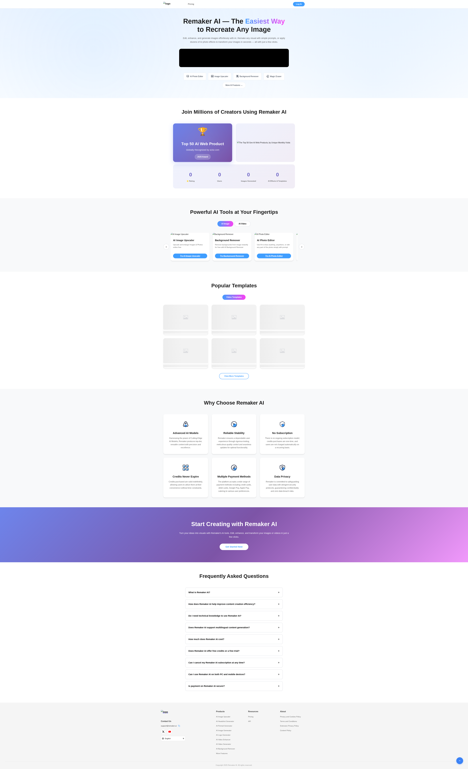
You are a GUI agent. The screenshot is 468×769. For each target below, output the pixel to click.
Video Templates (234, 297)
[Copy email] (179, 725)
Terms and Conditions (288, 721)
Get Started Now (234, 547)
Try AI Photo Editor (274, 256)
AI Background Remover (225, 749)
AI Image (225, 224)
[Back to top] (459, 760)
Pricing (191, 4)
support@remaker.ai (169, 726)
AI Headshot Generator (225, 721)
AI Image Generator (223, 730)
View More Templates (234, 376)
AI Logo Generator (223, 735)
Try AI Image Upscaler (190, 256)
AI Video (242, 224)
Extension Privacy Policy (289, 726)
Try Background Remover (232, 256)
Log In (299, 4)
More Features (222, 753)
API (249, 721)
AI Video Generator (223, 744)
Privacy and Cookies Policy (290, 717)
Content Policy (285, 730)
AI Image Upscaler (223, 717)
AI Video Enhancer (223, 740)
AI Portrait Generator (224, 726)
